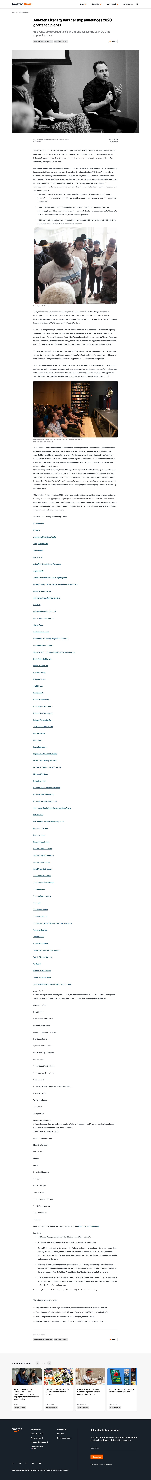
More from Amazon (64, 1438)
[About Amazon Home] (17, 1430)
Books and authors (23, 12)
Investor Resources (38, 1442)
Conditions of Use (25, 1470)
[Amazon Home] (21, 4)
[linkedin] (34, 1463)
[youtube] (41, 1463)
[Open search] (137, 4)
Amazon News (36, 1430)
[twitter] (27, 1463)
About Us (95, 4)
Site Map (60, 1434)
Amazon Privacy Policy (37, 1470)
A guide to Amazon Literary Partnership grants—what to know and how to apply (88, 1391)
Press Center (36, 1434)
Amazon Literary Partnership (43, 41)
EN (35, 1449)
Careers (60, 1430)
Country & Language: (37, 1446)
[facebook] (14, 1463)
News (82, 4)
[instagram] (21, 1463)
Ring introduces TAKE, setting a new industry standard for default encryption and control (71, 1307)
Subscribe (127, 4)
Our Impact (111, 4)
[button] (86, 4)
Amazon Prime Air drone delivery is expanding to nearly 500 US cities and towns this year (71, 1321)
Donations (57, 41)
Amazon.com (36, 1438)
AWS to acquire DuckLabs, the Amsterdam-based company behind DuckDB (65, 1316)
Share (114, 41)
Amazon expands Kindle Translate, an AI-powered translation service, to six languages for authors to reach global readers (26, 1394)
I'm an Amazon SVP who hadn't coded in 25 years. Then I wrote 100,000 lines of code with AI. (72, 1312)
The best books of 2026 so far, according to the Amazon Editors (58, 1391)
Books (65, 41)
